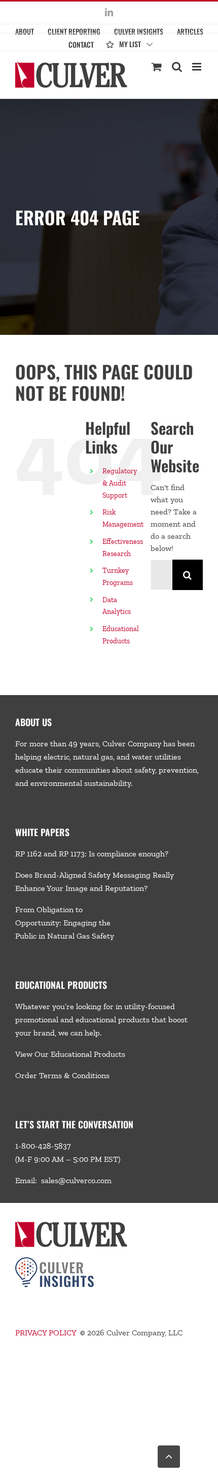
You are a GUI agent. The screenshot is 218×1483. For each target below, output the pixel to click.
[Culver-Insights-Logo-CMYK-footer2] (54, 1261)
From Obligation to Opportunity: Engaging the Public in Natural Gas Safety (64, 923)
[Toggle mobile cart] (157, 66)
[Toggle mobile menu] (197, 66)
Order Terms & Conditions (62, 1075)
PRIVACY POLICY (45, 1332)
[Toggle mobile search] (177, 66)
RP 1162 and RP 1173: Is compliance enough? (91, 853)
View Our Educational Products (70, 1054)
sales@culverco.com (76, 1180)
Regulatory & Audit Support (119, 483)
